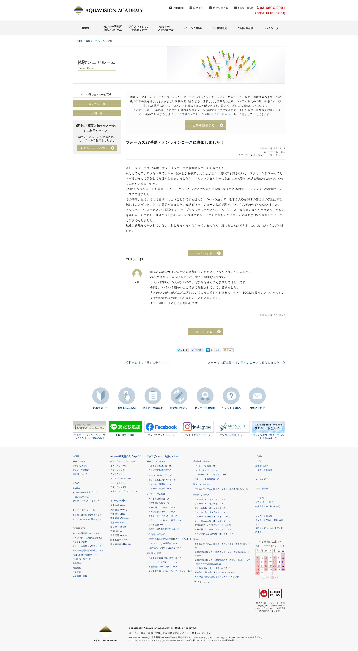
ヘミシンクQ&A (192, 28)
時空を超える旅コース (159, 502)
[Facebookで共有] (197, 350)
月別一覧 (97, 113)
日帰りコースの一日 (82, 558)
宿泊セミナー (199, 539)
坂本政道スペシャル (202, 461)
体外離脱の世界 (80, 576)
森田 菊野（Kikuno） (119, 535)
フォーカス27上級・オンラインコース (212, 520)
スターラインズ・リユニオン (123, 491)
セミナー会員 (141, 110)
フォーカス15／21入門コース (162, 479)
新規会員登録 (220, 8)
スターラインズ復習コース (207, 478)
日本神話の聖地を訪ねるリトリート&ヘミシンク (217, 576)
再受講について (179, 407)
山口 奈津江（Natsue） (121, 543)
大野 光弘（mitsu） (119, 509)
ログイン (198, 8)
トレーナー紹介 (118, 500)
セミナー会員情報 (205, 407)
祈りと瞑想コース (157, 524)
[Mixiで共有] (228, 350)
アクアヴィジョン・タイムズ (86, 500)
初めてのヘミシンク (156, 461)
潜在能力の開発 (154, 553)
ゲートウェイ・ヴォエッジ (122, 461)
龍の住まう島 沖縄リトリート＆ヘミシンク (214, 572)
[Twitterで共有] (183, 350)
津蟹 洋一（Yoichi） (119, 522)
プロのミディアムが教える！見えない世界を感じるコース (221, 488)
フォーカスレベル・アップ (159, 475)
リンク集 (77, 571)
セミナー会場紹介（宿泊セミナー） (89, 545)
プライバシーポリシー (265, 501)
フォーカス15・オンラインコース (210, 507)
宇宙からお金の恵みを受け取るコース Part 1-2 (170, 538)
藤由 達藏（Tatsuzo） (120, 518)
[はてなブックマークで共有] (213, 350)
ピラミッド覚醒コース (205, 465)
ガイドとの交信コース (159, 498)
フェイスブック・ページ (161, 435)
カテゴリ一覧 (97, 104)
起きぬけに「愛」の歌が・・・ (149, 362)
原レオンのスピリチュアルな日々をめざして (268, 436)
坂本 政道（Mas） (118, 505)
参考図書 (77, 563)
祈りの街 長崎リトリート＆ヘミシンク (212, 567)
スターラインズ (117, 482)
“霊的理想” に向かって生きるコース (165, 547)
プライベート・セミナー (204, 581)
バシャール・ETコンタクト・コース (211, 474)
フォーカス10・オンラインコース (210, 499)
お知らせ (77, 487)
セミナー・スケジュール (166, 27)
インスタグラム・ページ (197, 435)
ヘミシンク (272, 28)
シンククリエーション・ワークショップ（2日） (171, 570)
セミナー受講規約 (152, 407)
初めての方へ (101, 407)
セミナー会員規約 (263, 515)
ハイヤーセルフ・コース (206, 470)
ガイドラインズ (117, 469)
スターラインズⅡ (118, 486)
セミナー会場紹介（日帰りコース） (89, 550)
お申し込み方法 (127, 407)
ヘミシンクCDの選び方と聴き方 (87, 537)
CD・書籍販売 (219, 28)
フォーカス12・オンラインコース (210, 503)
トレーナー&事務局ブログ (85, 492)
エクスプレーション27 (120, 478)
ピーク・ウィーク (118, 465)
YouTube (178, 8)
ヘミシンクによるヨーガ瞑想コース (165, 520)
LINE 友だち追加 (125, 435)
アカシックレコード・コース (162, 511)
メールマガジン (262, 479)
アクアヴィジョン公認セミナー (139, 27)
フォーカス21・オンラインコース (210, 512)
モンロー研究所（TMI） (233, 435)
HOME (86, 28)
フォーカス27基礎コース (160, 484)
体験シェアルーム (95, 40)
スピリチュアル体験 (156, 493)
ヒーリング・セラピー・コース (163, 562)
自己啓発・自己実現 (156, 534)
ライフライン (116, 473)
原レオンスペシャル (202, 484)
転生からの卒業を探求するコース (164, 528)
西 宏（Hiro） (116, 530)
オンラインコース (201, 494)
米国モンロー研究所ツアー (85, 554)
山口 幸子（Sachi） (119, 526)
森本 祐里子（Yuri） (119, 539)
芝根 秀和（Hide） (118, 513)
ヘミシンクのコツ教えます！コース (165, 557)
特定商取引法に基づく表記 (267, 506)
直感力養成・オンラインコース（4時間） (214, 524)
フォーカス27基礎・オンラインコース (212, 516)
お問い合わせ (245, 8)
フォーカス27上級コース (160, 488)
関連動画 (77, 567)
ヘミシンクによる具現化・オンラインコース (215, 533)
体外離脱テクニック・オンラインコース (213, 529)
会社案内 (259, 497)
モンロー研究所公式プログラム (112, 27)
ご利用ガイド (245, 28)
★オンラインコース (261, 155)
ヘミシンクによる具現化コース (163, 543)
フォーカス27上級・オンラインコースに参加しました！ (245, 362)
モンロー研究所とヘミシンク (86, 533)
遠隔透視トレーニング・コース (163, 566)
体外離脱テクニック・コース (162, 507)
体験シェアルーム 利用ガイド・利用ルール (209, 114)
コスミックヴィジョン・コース (163, 515)
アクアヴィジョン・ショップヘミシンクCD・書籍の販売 (89, 436)
